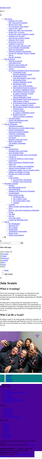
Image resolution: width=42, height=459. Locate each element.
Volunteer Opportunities (17, 135)
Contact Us (21, 158)
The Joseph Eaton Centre (21, 201)
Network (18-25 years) (16, 41)
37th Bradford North (22, 96)
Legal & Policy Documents (22, 180)
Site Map (12, 214)
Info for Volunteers (10, 124)
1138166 (32, 445)
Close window (5, 252)
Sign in (6, 222)
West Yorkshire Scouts (11, 417)
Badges (11, 145)
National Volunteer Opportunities (22, 52)
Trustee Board (18, 150)
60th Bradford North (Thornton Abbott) (26, 108)
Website (17, 186)
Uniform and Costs (15, 122)
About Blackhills (22, 190)
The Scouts (8, 415)
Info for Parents (9, 59)
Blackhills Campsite (11, 183)
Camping (16, 203)
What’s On (21, 165)
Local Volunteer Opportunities (19, 48)
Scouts (6, 433)
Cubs (6, 432)
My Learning (13, 227)
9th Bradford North (23, 85)
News (24, 209)
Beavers (7, 430)
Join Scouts (8, 19)
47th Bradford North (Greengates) (24, 104)
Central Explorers (23, 112)
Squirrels (7, 428)
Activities (21, 205)
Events (11, 212)
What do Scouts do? (15, 62)
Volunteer (7, 390)
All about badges (14, 118)
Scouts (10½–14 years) (21, 33)
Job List (14, 217)
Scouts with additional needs (18, 120)
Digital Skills (13, 229)
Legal (14, 177)
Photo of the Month (17, 142)
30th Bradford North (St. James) (24, 92)
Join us (15, 56)
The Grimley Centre (20, 199)
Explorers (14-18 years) (19, 37)
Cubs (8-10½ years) (20, 29)
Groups (24, 69)
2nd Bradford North (24, 77)
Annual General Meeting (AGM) (24, 169)
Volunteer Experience (21, 127)
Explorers (7, 435)
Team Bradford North (23, 154)
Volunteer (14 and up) (20, 45)
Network (7, 437)
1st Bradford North (22, 73)
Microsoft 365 (13, 226)
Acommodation (16, 194)
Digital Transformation (19, 131)
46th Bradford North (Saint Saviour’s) (26, 100)
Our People (8, 394)
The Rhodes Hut (18, 197)
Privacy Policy (9, 402)
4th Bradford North (22, 81)
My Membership (14, 224)
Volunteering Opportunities (18, 231)
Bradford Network (23, 115)
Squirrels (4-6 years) (18, 22)
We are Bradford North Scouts (14, 392)
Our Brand (18, 138)
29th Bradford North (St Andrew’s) (25, 89)
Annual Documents (11, 398)
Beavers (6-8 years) (18, 25)
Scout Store (8, 411)
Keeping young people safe (18, 66)
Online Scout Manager (16, 235)
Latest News (21, 161)
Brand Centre (13, 233)
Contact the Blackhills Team (18, 220)
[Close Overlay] (1, 241)
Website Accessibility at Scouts (19, 173)
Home (6, 270)
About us (7, 147)
